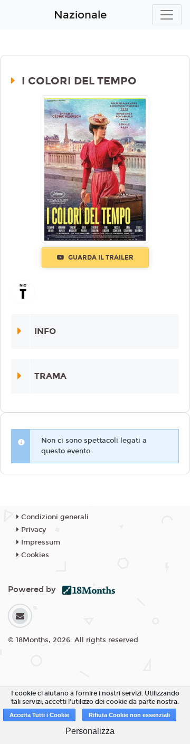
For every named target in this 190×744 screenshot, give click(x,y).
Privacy (32, 530)
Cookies (34, 555)
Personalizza (90, 731)
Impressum (39, 542)
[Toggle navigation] (167, 14)
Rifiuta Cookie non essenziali (129, 715)
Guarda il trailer (100, 257)
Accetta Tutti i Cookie (39, 715)
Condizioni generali (54, 517)
